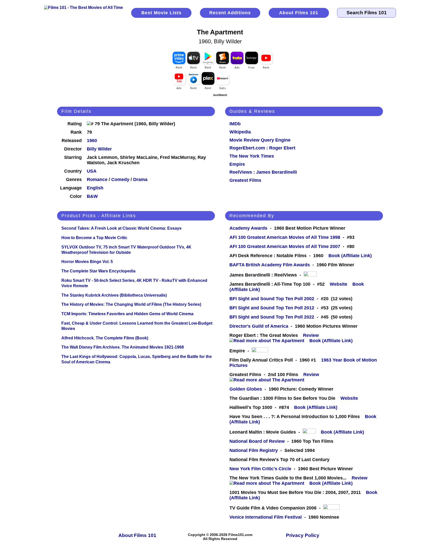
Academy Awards (248, 228)
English (95, 187)
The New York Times (251, 156)
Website (338, 284)
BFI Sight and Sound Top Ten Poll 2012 (271, 307)
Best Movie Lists (161, 12)
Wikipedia (240, 131)
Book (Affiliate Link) (350, 255)
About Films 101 (298, 12)
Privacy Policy (302, 535)
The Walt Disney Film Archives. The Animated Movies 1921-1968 (122, 347)
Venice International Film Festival (265, 517)
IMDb (235, 123)
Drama (140, 179)
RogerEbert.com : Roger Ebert (262, 147)
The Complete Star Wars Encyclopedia (98, 271)
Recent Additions (230, 12)
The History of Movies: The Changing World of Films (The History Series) (131, 304)
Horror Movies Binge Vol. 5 (87, 261)
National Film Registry (253, 450)
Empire (237, 164)
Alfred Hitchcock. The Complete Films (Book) (104, 338)
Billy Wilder (99, 148)
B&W (92, 196)
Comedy (120, 179)
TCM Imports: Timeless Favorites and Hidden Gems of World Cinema (127, 314)
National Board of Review (257, 441)
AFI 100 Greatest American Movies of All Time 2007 (284, 246)
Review (312, 335)
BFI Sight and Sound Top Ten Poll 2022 (271, 317)
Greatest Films (245, 180)
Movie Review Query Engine (260, 140)
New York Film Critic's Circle (260, 468)
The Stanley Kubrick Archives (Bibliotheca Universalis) (114, 295)
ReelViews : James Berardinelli (263, 172)
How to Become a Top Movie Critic (94, 238)
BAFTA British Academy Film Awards (269, 264)
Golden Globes (245, 389)
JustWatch (220, 94)
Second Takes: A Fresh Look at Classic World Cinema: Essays (121, 228)
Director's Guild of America (258, 326)
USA (92, 171)
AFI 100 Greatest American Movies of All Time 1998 (284, 237)
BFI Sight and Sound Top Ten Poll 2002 (271, 298)
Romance (97, 179)
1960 (92, 140)
